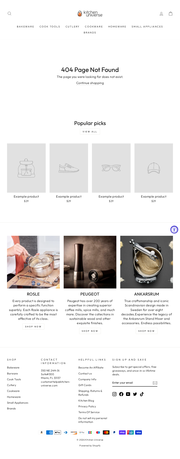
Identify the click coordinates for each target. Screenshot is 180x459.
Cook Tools (50, 26)
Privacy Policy (87, 406)
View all (90, 131)
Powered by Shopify (89, 445)
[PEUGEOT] (90, 262)
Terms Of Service (89, 412)
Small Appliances (147, 26)
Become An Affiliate (91, 367)
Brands (90, 32)
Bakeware (25, 26)
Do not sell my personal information (92, 419)
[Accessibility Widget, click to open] (174, 229)
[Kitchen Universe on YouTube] (128, 394)
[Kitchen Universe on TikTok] (142, 394)
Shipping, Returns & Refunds (90, 392)
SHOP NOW (90, 331)
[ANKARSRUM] (146, 262)
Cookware (94, 26)
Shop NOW (33, 326)
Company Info (87, 379)
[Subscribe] (155, 382)
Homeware (117, 26)
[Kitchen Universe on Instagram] (114, 394)
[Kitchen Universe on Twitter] (135, 394)
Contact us (85, 373)
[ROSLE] (33, 262)
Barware (12, 373)
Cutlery (73, 26)
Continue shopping (90, 83)
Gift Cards (84, 385)
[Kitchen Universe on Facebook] (121, 394)
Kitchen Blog (86, 400)
